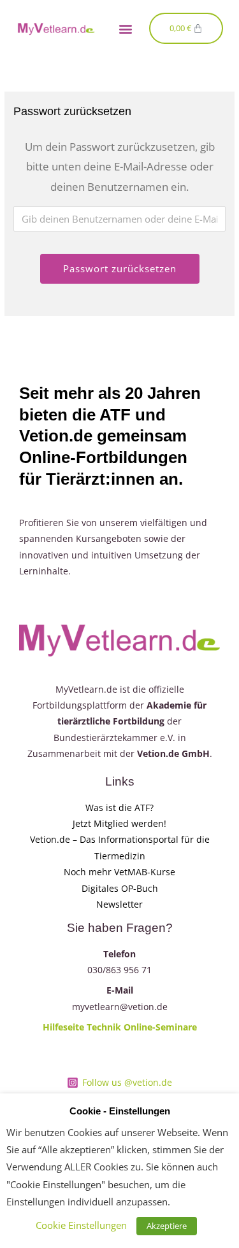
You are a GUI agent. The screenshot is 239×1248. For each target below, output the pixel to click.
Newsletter (119, 904)
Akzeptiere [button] (167, 1225)
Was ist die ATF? (119, 807)
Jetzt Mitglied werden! (119, 823)
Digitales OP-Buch (120, 888)
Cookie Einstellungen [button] (81, 1225)
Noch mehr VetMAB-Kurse (119, 872)
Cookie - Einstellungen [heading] (119, 1111)
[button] (125, 28)
